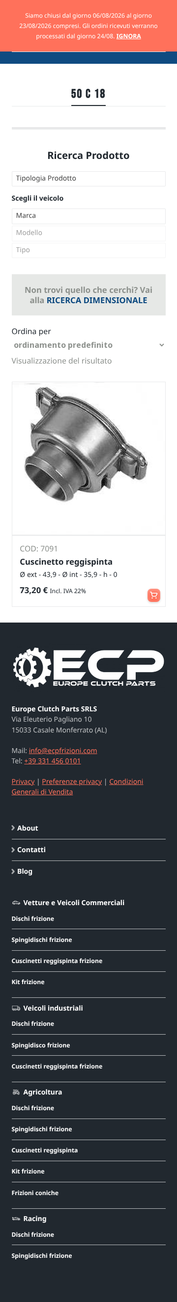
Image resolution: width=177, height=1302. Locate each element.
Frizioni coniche (35, 1193)
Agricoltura (42, 1092)
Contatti (31, 850)
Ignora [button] (129, 36)
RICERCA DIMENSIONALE (97, 300)
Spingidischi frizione (42, 940)
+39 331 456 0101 (52, 761)
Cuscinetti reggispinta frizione (57, 961)
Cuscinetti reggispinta (45, 1150)
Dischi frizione (33, 918)
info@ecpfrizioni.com (63, 750)
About (27, 828)
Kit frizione (28, 982)
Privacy (23, 781)
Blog (24, 871)
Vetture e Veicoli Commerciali (73, 903)
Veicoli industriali (53, 1008)
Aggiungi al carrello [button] (154, 591)
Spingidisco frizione (41, 1045)
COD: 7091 (39, 548)
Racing (34, 1219)
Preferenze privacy (72, 781)
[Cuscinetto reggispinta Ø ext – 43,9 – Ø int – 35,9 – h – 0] (88, 458)
